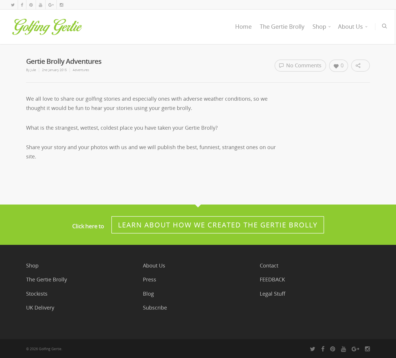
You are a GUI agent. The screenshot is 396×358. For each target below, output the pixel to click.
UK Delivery (40, 307)
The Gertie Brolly (282, 26)
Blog (148, 293)
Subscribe (155, 307)
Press (149, 279)
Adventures (81, 70)
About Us (350, 26)
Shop (319, 26)
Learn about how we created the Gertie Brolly (217, 224)
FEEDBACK (272, 279)
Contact (269, 265)
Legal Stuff (272, 293)
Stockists (37, 293)
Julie (33, 70)
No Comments (303, 65)
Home (243, 26)
